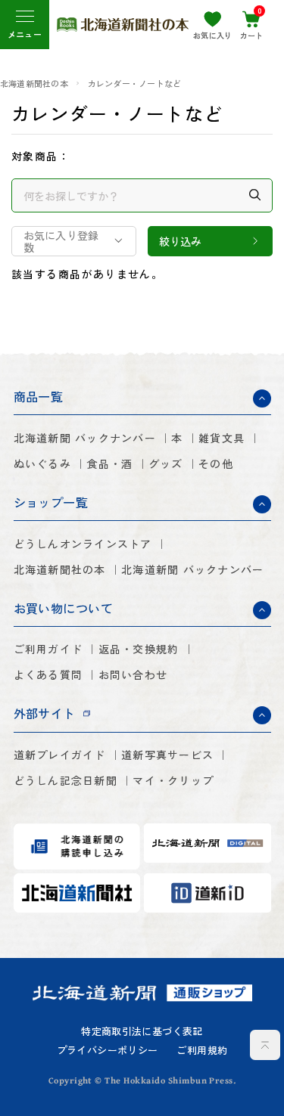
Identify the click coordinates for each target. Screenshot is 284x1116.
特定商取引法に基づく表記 (142, 1031)
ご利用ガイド (48, 648)
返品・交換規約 (138, 648)
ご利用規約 (201, 1050)
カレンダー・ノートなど (134, 83)
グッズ (165, 463)
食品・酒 (109, 463)
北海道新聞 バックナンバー (85, 437)
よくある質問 (48, 674)
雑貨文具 (221, 437)
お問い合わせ (133, 674)
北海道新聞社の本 (34, 83)
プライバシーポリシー (107, 1050)
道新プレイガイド (60, 754)
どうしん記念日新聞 (65, 780)
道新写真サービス (167, 754)
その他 (215, 463)
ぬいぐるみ (42, 463)
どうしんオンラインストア (83, 543)
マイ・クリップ (173, 780)
